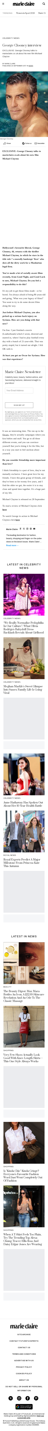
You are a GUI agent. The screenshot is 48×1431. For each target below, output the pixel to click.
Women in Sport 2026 (25, 13)
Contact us (24, 1348)
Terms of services (32, 412)
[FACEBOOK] (20, 528)
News (31, 66)
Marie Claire (10, 64)
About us (24, 1380)
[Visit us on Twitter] (10, 1398)
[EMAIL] (34, 528)
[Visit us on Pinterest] (36, 1398)
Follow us (28, 143)
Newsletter (41, 143)
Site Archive (24, 1335)
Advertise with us (24, 1361)
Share (9, 143)
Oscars (5, 434)
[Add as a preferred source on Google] (24, 1406)
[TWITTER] (23, 528)
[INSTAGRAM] (27, 528)
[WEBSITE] (30, 528)
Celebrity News (11, 38)
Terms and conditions (24, 1354)
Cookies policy (24, 1374)
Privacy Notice (35, 414)
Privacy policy (24, 1367)
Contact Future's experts (23, 1341)
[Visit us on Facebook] (27, 1398)
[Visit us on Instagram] (19, 1398)
